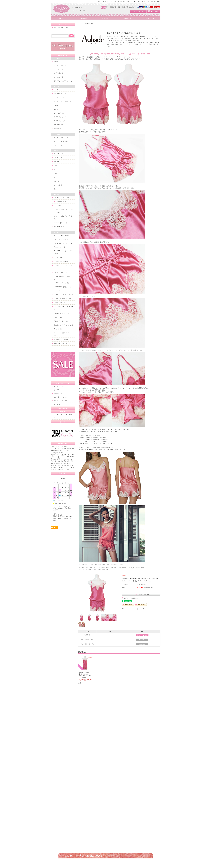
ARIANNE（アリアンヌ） (61, 239)
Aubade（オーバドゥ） (93, 23)
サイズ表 (56, 390)
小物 (55, 165)
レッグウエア (58, 157)
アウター (56, 161)
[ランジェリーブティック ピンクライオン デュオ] (62, 15)
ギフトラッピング (59, 386)
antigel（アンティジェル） (62, 235)
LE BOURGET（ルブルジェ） (63, 287)
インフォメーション (62, 383)
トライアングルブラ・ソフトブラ (64, 81)
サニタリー (57, 105)
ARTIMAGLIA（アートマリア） (63, 243)
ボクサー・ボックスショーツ (62, 101)
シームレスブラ (58, 77)
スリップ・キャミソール (61, 137)
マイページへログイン (139, 11)
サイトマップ (149, 18)
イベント (62, 422)
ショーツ (56, 89)
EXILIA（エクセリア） (60, 272)
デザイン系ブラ (58, 73)
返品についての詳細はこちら (132, 598)
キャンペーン (62, 408)
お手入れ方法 (58, 393)
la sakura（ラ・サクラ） (61, 223)
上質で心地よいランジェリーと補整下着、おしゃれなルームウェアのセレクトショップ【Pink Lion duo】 (129, 2)
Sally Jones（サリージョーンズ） (64, 325)
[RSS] (54, 528)
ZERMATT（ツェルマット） (62, 197)
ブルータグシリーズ (62, 201)
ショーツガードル (59, 113)
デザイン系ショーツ (60, 117)
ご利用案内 (83, 18)
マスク (56, 177)
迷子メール (57, 404)
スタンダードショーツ (60, 93)
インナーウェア (58, 145)
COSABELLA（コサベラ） (62, 261)
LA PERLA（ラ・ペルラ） (61, 283)
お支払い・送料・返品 (60, 400)
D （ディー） (58, 205)
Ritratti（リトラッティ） (61, 321)
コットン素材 (58, 185)
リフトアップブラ (59, 69)
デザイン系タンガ (59, 121)
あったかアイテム (59, 153)
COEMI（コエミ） (59, 257)
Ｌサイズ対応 (58, 129)
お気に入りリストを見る (61, 27)
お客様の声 (127, 18)
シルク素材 (57, 181)
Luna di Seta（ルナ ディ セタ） (63, 298)
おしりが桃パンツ (59, 227)
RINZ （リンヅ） (59, 317)
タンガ (56, 109)
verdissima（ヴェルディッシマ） (64, 343)
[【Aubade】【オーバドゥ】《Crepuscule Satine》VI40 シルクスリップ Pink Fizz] (85, 669)
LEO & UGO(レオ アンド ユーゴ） (64, 295)
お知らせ (62, 412)
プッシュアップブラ (60, 65)
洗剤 (55, 173)
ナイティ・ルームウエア (61, 141)
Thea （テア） (58, 329)
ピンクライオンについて (61, 397)
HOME (61, 18)
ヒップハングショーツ (60, 97)
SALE (55, 189)
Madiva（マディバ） (60, 302)
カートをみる (154, 11)
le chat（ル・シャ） (60, 291)
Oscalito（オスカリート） (61, 313)
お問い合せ (105, 18)
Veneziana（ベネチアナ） (62, 339)
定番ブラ (56, 61)
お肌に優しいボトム (60, 125)
